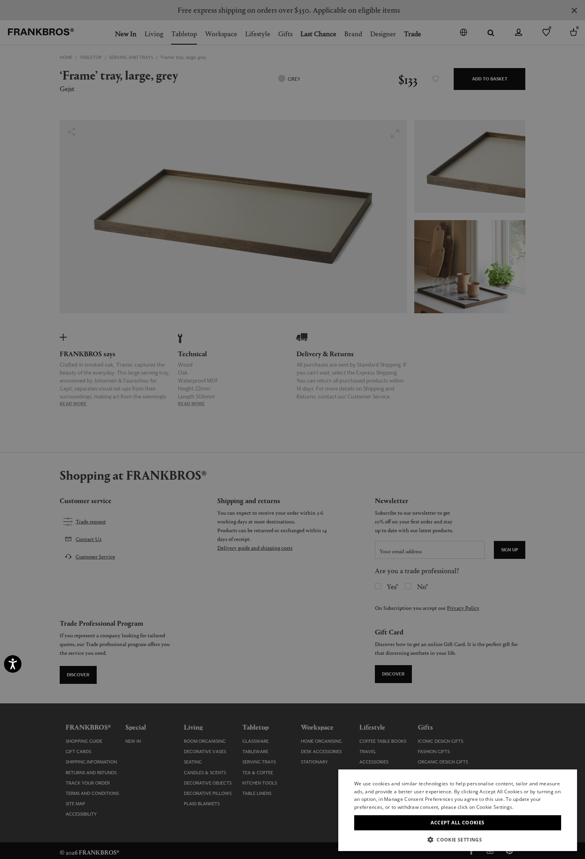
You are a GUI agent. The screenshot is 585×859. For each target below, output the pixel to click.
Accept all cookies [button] (457, 822)
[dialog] (292, 429)
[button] (457, 839)
